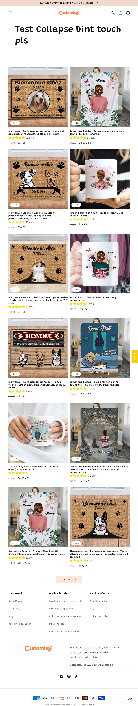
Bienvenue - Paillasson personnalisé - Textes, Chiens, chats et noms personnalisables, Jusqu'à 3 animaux (37, 385)
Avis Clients (14, 608)
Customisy (54, 704)
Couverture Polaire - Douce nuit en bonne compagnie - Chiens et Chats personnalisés (94, 383)
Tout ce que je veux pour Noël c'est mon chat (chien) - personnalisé (34, 468)
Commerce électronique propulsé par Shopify (76, 704)
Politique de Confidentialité (64, 631)
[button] (10, 13)
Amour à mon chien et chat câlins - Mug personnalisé (93, 298)
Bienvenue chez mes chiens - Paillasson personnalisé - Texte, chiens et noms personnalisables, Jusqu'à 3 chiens (31, 216)
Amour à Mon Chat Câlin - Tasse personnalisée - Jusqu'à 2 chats (97, 214)
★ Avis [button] (135, 356)
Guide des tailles (99, 616)
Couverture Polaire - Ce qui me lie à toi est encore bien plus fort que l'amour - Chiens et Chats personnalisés (99, 469)
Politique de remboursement (65, 616)
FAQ (92, 608)
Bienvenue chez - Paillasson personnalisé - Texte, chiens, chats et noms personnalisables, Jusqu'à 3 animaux (99, 554)
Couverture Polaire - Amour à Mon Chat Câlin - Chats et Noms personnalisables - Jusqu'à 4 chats (37, 552)
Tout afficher (69, 579)
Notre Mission (15, 600)
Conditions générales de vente (65, 600)
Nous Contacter (98, 600)
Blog (10, 616)
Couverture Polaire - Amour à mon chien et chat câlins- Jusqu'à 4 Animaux (98, 132)
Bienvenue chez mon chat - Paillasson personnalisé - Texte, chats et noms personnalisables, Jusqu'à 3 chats (38, 300)
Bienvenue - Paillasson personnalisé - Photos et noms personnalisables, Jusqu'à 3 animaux (36, 132)
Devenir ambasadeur (19, 623)
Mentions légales (58, 623)
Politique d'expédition (61, 608)
